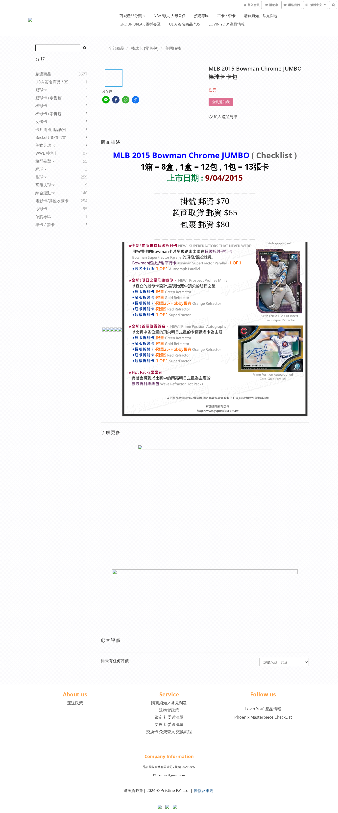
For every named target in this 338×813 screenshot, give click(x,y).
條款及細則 (204, 790)
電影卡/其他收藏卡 (52, 200)
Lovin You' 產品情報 (227, 24)
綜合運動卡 (45, 193)
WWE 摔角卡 (46, 153)
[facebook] (116, 99)
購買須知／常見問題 (260, 15)
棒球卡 (41, 105)
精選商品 (43, 74)
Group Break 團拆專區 (140, 24)
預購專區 (201, 15)
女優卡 (41, 121)
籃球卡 (41, 90)
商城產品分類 (131, 15)
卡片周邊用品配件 (51, 129)
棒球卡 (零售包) (49, 113)
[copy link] (135, 99)
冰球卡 (41, 208)
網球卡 (41, 169)
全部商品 (116, 48)
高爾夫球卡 (45, 185)
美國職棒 (173, 48)
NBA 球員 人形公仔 (170, 15)
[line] (106, 99)
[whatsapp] (125, 99)
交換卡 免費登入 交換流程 (169, 731)
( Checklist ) (274, 155)
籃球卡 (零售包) (49, 98)
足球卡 (41, 177)
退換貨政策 (169, 710)
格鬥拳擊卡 (45, 161)
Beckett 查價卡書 (50, 137)
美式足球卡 (45, 145)
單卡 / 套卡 (226, 15)
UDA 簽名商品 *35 (184, 24)
